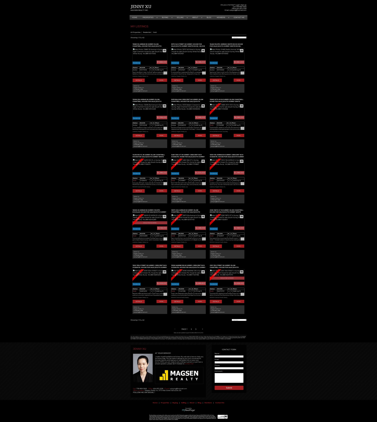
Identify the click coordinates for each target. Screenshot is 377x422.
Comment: (219, 371)
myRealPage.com (188, 410)
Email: (217, 359)
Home (134, 17)
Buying (175, 403)
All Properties (135, 32)
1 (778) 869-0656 (138, 89)
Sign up (243, 5)
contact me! (189, 364)
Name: (217, 353)
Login (238, 5)
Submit (229, 388)
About (192, 403)
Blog (209, 17)
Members (208, 403)
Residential (147, 32)
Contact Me (239, 17)
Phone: (217, 365)
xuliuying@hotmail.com (237, 10)
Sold (154, 32)
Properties (165, 403)
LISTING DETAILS (139, 80)
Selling (183, 403)
